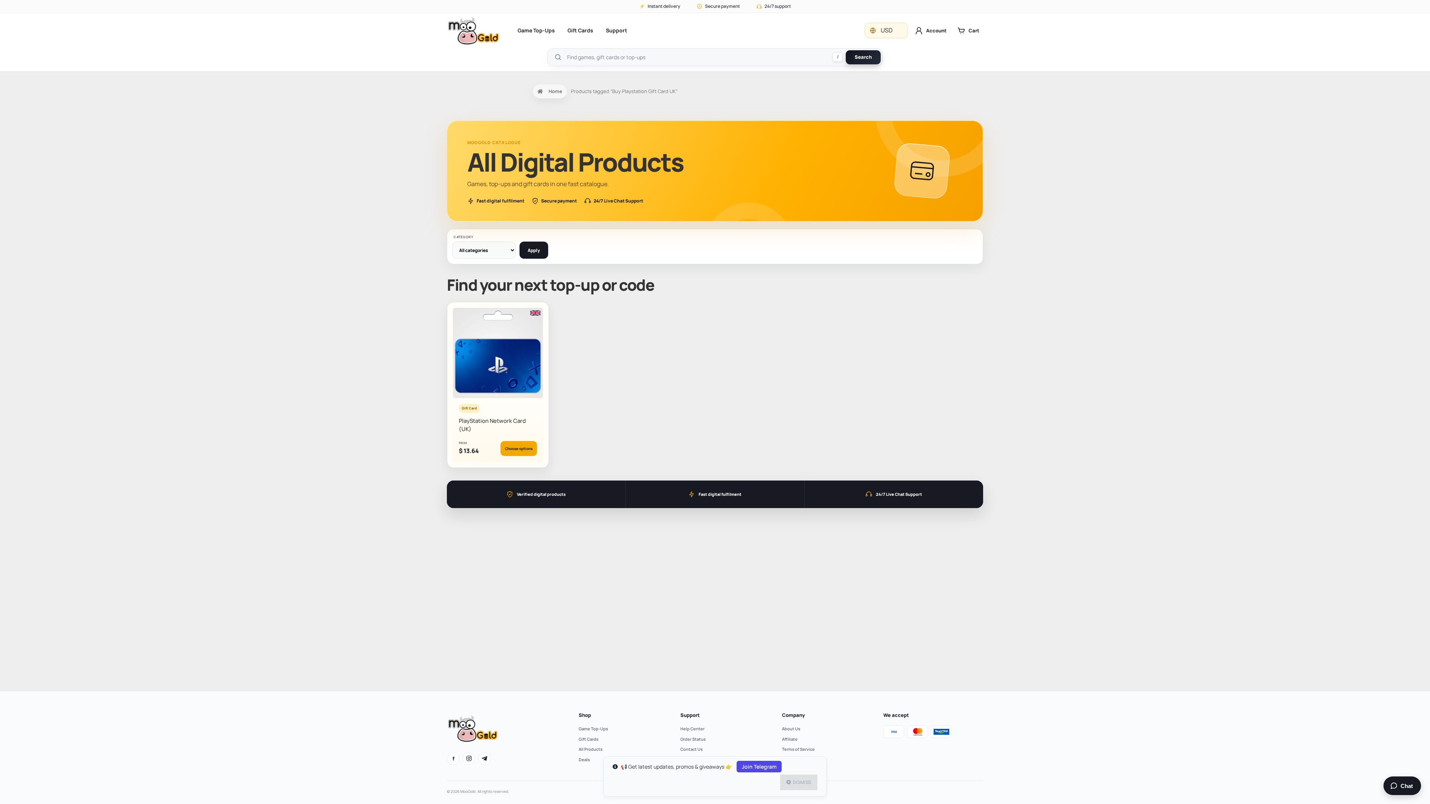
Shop (585, 715)
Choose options (519, 448)
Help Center (692, 728)
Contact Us (691, 749)
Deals (584, 759)
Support (616, 30)
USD (887, 30)
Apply (534, 250)
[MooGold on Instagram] (469, 758)
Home (555, 91)
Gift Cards (580, 30)
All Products (591, 749)
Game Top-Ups (536, 30)
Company (793, 715)
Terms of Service (798, 749)
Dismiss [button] (802, 782)
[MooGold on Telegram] (484, 758)
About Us (791, 728)
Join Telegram (759, 766)
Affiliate (790, 739)
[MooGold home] (473, 30)
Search (863, 57)
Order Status (693, 739)
